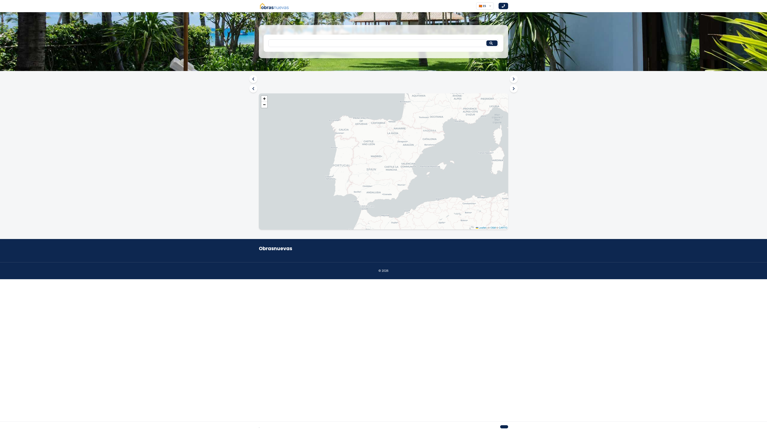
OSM (493, 227)
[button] (264, 99)
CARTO (503, 227)
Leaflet (482, 227)
